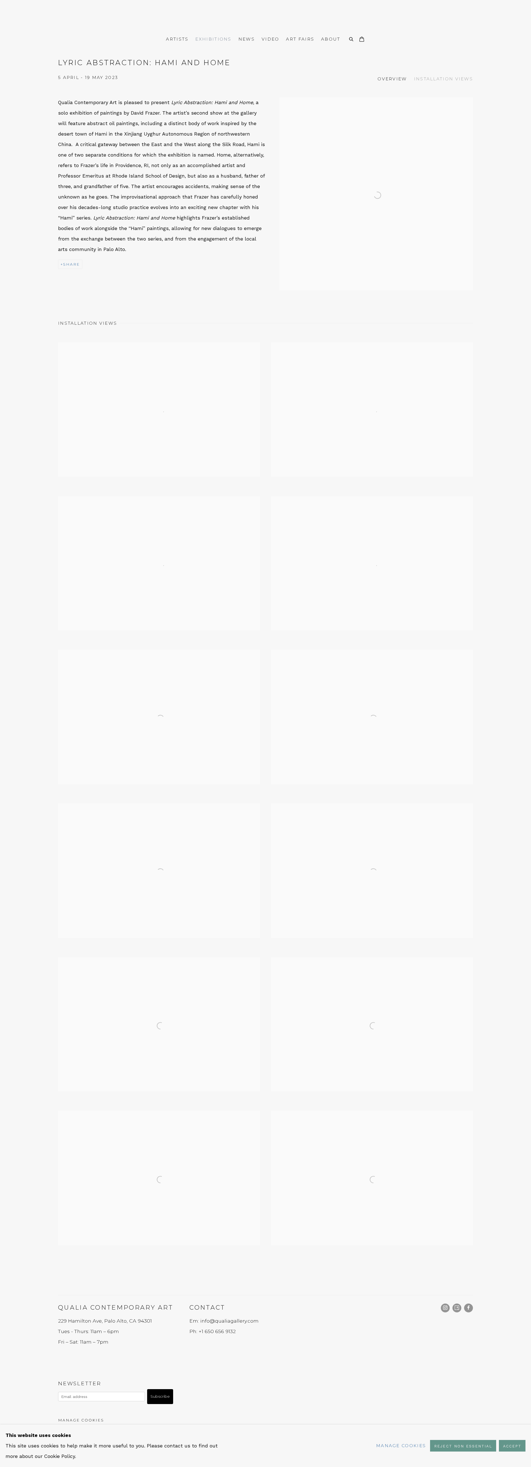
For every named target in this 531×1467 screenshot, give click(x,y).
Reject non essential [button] (463, 1446)
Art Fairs (300, 39)
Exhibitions (213, 39)
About (330, 39)
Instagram (445, 1308)
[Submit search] (351, 38)
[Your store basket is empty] (361, 40)
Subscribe (160, 1396)
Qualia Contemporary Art (265, 17)
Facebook (468, 1308)
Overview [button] (392, 78)
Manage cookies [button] (81, 1420)
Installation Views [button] (443, 78)
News (246, 39)
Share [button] (71, 264)
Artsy (456, 1308)
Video (270, 39)
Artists (177, 39)
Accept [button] (512, 1446)
